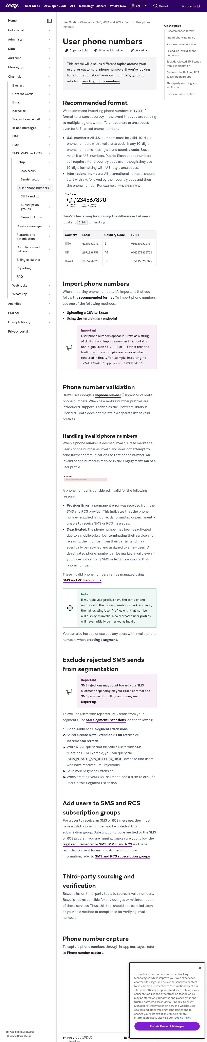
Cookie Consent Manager (167, 1026)
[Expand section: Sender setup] (49, 179)
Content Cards (22, 94)
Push (15, 145)
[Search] (155, 6)
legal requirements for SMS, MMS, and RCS (97, 844)
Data (11, 49)
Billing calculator (28, 260)
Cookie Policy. (182, 1017)
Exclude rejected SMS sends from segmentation (184, 64)
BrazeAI (13, 313)
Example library (19, 322)
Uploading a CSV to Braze (87, 312)
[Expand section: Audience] (49, 58)
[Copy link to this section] (146, 41)
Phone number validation (182, 44)
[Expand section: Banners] (49, 85)
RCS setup (28, 171)
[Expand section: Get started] (49, 30)
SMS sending (30, 196)
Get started (16, 30)
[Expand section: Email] (49, 102)
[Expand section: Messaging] (49, 67)
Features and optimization (26, 237)
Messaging (15, 67)
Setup (21, 162)
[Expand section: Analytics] (49, 303)
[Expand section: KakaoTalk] (49, 110)
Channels (14, 77)
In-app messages (24, 128)
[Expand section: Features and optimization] (49, 236)
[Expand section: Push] (49, 144)
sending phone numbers (101, 81)
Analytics (14, 304)
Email (16, 102)
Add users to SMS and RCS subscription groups (183, 74)
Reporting (24, 268)
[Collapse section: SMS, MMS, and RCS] (49, 153)
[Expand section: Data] (49, 48)
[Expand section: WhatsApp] (49, 294)
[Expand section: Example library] (49, 322)
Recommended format (180, 31)
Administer (16, 40)
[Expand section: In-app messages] (49, 127)
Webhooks (19, 286)
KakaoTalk (19, 111)
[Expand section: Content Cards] (49, 94)
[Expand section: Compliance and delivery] (49, 249)
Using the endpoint (92, 318)
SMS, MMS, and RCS (27, 153)
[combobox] (163, 6)
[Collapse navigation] (49, 21)
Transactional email (26, 119)
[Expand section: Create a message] (49, 226)
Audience (14, 58)
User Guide (69, 22)
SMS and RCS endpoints (82, 580)
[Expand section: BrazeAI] (49, 313)
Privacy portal (18, 332)
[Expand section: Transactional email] (49, 119)
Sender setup (30, 179)
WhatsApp (19, 294)
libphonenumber (108, 395)
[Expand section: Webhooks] (49, 285)
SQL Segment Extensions (106, 720)
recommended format (96, 297)
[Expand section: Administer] (49, 39)
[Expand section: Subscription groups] (49, 206)
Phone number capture (85, 952)
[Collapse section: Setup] (49, 162)
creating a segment (102, 639)
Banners (18, 85)
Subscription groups (30, 207)
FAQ (20, 277)
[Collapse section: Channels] (49, 76)
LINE (15, 136)
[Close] (199, 968)
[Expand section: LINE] (49, 136)
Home (12, 21)
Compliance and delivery (28, 249)
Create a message (29, 226)
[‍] (133, 6)
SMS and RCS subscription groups (122, 856)
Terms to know (31, 217)
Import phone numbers (181, 37)
